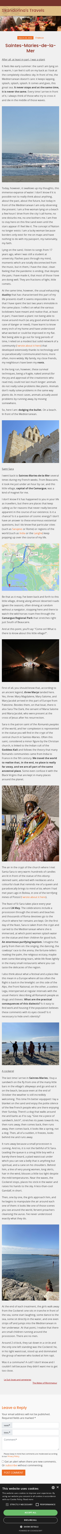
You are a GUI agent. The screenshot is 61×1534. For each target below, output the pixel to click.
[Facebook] (53, 3)
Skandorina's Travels (23, 11)
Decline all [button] (30, 1520)
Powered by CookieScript (30, 1530)
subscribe (11, 1465)
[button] (7, 1504)
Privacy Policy (13, 1456)
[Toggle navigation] (58, 11)
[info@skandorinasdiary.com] (58, 3)
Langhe (38, 533)
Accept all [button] (30, 1512)
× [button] (57, 1487)
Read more (28, 1499)
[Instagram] (49, 3)
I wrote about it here (29, 345)
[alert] (30, 1509)
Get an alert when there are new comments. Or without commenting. (29, 1463)
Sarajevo (17, 529)
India (22, 533)
